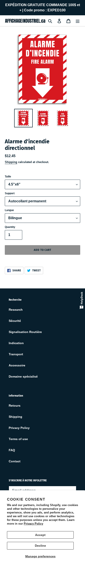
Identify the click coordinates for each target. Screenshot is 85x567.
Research (16, 309)
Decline (40, 545)
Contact (14, 461)
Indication (16, 343)
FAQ (12, 450)
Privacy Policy (33, 523)
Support (10, 193)
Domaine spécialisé (23, 376)
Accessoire (17, 365)
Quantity (10, 227)
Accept (40, 535)
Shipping (11, 162)
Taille (8, 176)
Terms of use (18, 439)
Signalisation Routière (25, 332)
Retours (14, 405)
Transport (16, 354)
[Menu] (77, 20)
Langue (9, 210)
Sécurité (15, 321)
